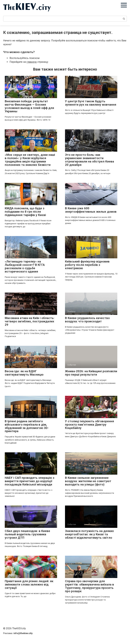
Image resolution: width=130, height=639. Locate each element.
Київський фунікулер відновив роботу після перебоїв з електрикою (87, 265)
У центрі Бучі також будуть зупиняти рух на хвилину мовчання (90, 102)
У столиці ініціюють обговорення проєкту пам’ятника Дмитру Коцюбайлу (89, 424)
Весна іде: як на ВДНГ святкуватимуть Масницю (24, 372)
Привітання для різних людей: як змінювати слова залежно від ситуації (29, 584)
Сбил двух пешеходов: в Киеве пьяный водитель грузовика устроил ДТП (27, 534)
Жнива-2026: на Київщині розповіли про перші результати (91, 372)
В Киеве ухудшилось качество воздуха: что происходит (87, 319)
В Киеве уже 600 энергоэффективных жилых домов (91, 209)
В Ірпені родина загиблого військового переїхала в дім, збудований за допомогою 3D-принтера (27, 426)
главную (31, 61)
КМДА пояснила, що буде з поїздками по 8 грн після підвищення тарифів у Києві (25, 211)
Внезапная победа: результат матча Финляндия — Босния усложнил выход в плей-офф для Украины (29, 106)
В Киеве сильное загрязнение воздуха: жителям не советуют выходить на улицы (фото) (88, 481)
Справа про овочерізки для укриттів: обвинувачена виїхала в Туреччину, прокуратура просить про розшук (89, 586)
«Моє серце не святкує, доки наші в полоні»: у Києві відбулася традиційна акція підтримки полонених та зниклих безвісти (30, 160)
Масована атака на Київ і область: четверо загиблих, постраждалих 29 (29, 321)
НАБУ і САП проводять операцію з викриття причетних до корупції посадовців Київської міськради (29, 481)
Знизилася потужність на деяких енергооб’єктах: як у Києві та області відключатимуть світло (89, 534)
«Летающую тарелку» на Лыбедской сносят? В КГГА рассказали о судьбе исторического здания (25, 266)
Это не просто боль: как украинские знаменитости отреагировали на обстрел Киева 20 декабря (89, 160)
